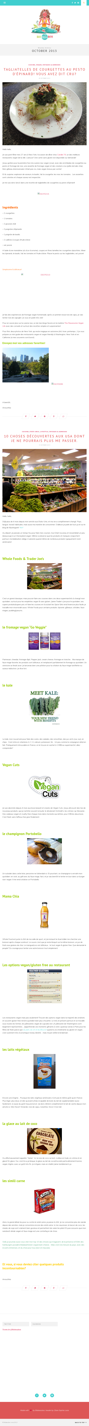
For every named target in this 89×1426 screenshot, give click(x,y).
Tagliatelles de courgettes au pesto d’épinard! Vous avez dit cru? (45, 71)
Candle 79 (61, 154)
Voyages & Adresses (51, 65)
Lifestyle (44, 431)
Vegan (39, 65)
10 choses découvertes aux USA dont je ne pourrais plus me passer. (44, 438)
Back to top (80, 1422)
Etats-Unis (34, 431)
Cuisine (32, 65)
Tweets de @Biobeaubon (11, 1330)
